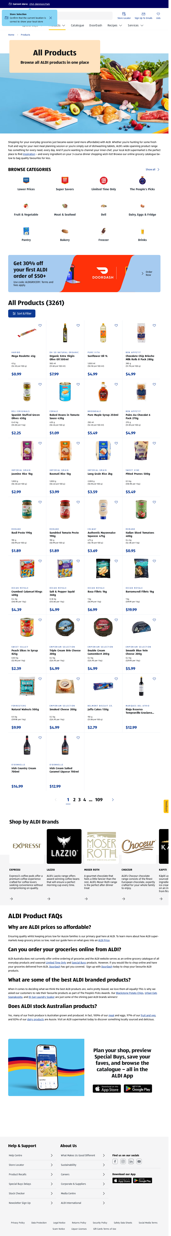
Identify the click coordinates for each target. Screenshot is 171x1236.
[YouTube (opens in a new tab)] (139, 1161)
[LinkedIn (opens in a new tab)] (131, 1161)
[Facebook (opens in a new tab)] (115, 1161)
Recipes (112, 25)
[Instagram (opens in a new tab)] (123, 1161)
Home (11, 34)
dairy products (35, 1019)
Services (133, 25)
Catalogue (77, 26)
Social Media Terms (148, 1222)
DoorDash (95, 26)
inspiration (29, 154)
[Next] (112, 799)
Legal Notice (59, 1222)
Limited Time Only (56, 963)
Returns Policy (79, 1222)
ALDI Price (104, 940)
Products (54, 25)
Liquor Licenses (79, 1228)
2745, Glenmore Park (39, 4)
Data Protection (39, 1222)
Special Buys (79, 963)
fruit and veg (148, 1015)
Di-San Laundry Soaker (42, 997)
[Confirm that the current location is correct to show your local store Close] (51, 18)
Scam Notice (59, 1228)
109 (99, 800)
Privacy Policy (18, 1222)
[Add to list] (40, 325)
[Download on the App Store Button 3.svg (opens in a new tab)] (122, 1180)
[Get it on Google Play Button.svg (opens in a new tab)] (142, 1180)
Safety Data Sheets (123, 1222)
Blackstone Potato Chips (129, 993)
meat (111, 1015)
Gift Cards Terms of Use (104, 1228)
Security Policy (100, 1222)
